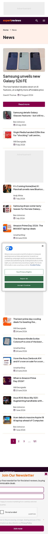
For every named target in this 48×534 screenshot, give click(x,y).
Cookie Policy (35, 265)
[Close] (42, 246)
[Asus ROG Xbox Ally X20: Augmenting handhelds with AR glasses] (7, 400)
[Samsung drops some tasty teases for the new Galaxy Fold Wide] (7, 208)
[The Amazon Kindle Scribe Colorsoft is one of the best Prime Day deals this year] (7, 341)
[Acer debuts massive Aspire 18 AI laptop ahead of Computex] (7, 420)
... (29, 441)
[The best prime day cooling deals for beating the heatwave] (7, 321)
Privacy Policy (26, 523)
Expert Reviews (11, 20)
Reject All (24, 279)
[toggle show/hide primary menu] (44, 21)
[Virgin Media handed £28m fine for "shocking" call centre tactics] (7, 135)
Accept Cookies (24, 285)
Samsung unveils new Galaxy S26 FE (21, 78)
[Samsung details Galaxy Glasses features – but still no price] (7, 115)
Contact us (9, 471)
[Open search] (37, 21)
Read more (24, 104)
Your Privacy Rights (24, 272)
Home (5, 30)
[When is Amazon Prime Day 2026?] (7, 381)
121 (34, 441)
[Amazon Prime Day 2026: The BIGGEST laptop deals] (7, 228)
